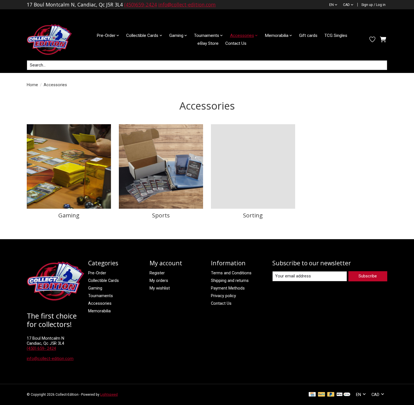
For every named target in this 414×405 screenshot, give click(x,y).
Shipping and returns (230, 280)
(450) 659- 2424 (41, 348)
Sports (161, 215)
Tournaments (100, 295)
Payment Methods (228, 288)
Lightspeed (109, 395)
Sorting (253, 215)
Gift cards (308, 35)
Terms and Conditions (231, 272)
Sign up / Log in (373, 5)
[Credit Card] (312, 394)
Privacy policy (223, 295)
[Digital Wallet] (343, 394)
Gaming (68, 215)
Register (157, 272)
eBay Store (208, 43)
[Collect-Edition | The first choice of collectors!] (54, 39)
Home (32, 84)
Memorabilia (99, 310)
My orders (159, 280)
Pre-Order (97, 272)
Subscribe (368, 276)
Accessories (100, 303)
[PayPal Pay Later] (331, 394)
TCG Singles (335, 35)
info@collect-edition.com (187, 4)
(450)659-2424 (140, 4)
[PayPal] (321, 394)
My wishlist (160, 288)
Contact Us (235, 43)
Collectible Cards (103, 280)
